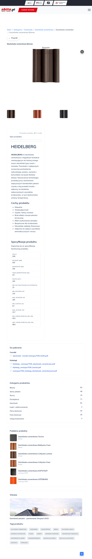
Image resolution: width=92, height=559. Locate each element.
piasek (31, 533)
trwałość (24, 542)
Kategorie (18, 30)
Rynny (12, 395)
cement (39, 533)
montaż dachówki (50, 538)
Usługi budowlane (17, 419)
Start (9, 30)
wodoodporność (34, 538)
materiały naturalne (18, 533)
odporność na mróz (18, 538)
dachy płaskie (15, 392)
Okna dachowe (16, 411)
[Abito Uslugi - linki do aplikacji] (48, 3)
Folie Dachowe (15, 415)
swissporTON (45, 529)
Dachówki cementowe (44, 30)
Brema (56, 529)
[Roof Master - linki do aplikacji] (39, 3)
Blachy (12, 388)
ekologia (14, 542)
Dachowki (28, 30)
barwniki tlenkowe (52, 533)
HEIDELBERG (33, 529)
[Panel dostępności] (82, 554)
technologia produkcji (70, 533)
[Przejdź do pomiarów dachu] (60, 3)
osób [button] (39, 133)
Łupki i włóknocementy (19, 407)
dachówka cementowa (18, 529)
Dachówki (14, 403)
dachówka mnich (67, 529)
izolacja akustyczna (66, 538)
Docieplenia (14, 399)
